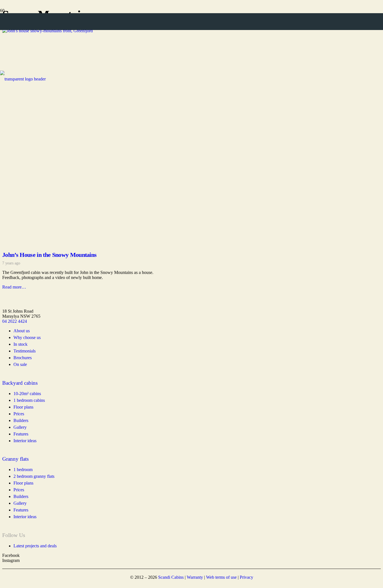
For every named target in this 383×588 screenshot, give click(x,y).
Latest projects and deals (35, 545)
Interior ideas (24, 516)
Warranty (195, 577)
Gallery (20, 503)
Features (20, 510)
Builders (20, 496)
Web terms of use (221, 577)
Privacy (246, 577)
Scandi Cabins (171, 577)
